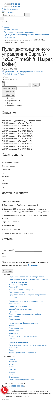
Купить (35, 85)
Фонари (12, 350)
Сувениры (13, 311)
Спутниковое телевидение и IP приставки (26, 276)
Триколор (13, 361)
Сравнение (9, 91)
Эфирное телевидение (18, 342)
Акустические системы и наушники (23, 335)
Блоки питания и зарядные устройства (25, 314)
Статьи (12, 371)
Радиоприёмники (16, 328)
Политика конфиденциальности (22, 379)
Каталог (12, 359)
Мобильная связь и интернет (21, 289)
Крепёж (12, 325)
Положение (33, 265)
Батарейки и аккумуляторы (20, 308)
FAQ (11, 374)
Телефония (14, 330)
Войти (4, 9)
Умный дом (13, 333)
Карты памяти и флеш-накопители (23, 323)
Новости (12, 369)
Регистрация (12, 9)
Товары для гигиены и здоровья (22, 352)
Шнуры (12, 338)
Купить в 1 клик (9, 88)
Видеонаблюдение (17, 292)
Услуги (11, 364)
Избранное (9, 95)
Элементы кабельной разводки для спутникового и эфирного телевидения (29, 280)
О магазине (14, 377)
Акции (11, 366)
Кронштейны (14, 316)
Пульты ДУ (13, 287)
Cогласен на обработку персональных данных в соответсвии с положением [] (25, 263)
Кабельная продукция (18, 284)
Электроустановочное (18, 306)
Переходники (14, 319)
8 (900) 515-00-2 (17, 386)
